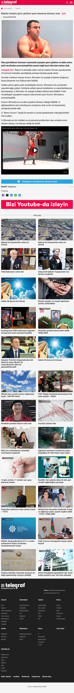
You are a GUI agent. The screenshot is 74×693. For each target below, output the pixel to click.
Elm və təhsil (41, 608)
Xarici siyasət (5, 616)
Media (40, 616)
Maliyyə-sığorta (24, 610)
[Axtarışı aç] (67, 3)
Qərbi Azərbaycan (6, 610)
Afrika (58, 605)
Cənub (3, 668)
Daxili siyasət (5, 619)
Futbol (40, 645)
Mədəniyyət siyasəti (25, 634)
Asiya (58, 610)
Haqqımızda (36, 676)
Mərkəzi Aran (5, 654)
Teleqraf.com (7, 70)
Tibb (39, 613)
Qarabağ (3, 621)
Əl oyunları (41, 642)
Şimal (2, 660)
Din (39, 619)
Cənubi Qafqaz (60, 619)
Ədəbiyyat (23, 636)
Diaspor (3, 608)
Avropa (58, 616)
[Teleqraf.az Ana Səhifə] (9, 2)
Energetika (23, 608)
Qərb (2, 665)
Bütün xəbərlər (6, 676)
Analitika (3, 624)
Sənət (21, 639)
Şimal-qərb (4, 657)
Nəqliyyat (22, 616)
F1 (39, 634)
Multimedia (25, 676)
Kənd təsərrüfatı (24, 605)
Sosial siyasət (42, 605)
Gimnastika (41, 636)
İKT (21, 613)
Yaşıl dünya (41, 610)
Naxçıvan (4, 671)
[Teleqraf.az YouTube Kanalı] (37, 204)
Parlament (4, 613)
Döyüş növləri (42, 639)
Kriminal (3, 636)
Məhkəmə (4, 634)
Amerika (58, 608)
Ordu (2, 605)
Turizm (22, 619)
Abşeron (3, 662)
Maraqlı (3, 639)
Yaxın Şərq (59, 613)
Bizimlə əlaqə (46, 676)
